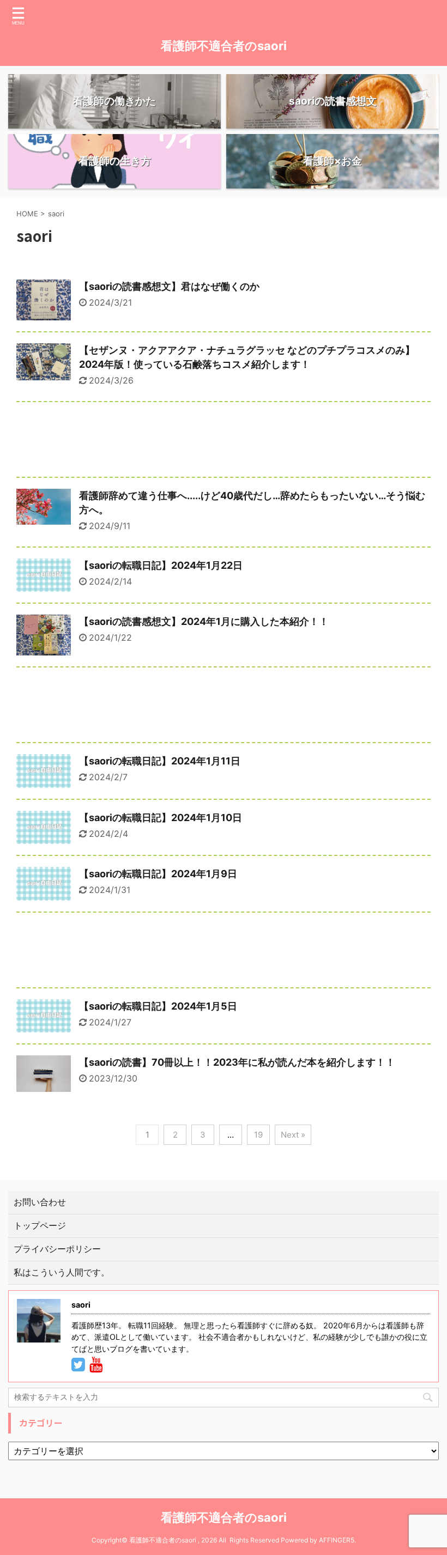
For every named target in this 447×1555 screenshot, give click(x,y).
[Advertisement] (223, 442)
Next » (293, 1134)
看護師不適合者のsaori (224, 46)
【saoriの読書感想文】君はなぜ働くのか (169, 286)
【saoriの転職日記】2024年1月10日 (160, 817)
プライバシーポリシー (57, 1248)
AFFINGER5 (336, 1540)
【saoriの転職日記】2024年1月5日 (158, 1006)
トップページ (40, 1225)
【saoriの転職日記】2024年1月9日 (158, 873)
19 (258, 1134)
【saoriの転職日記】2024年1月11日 (159, 761)
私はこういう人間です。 (62, 1272)
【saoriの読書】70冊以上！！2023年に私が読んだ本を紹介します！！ (237, 1062)
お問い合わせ (40, 1201)
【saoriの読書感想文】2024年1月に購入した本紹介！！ (204, 621)
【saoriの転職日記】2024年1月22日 (161, 565)
